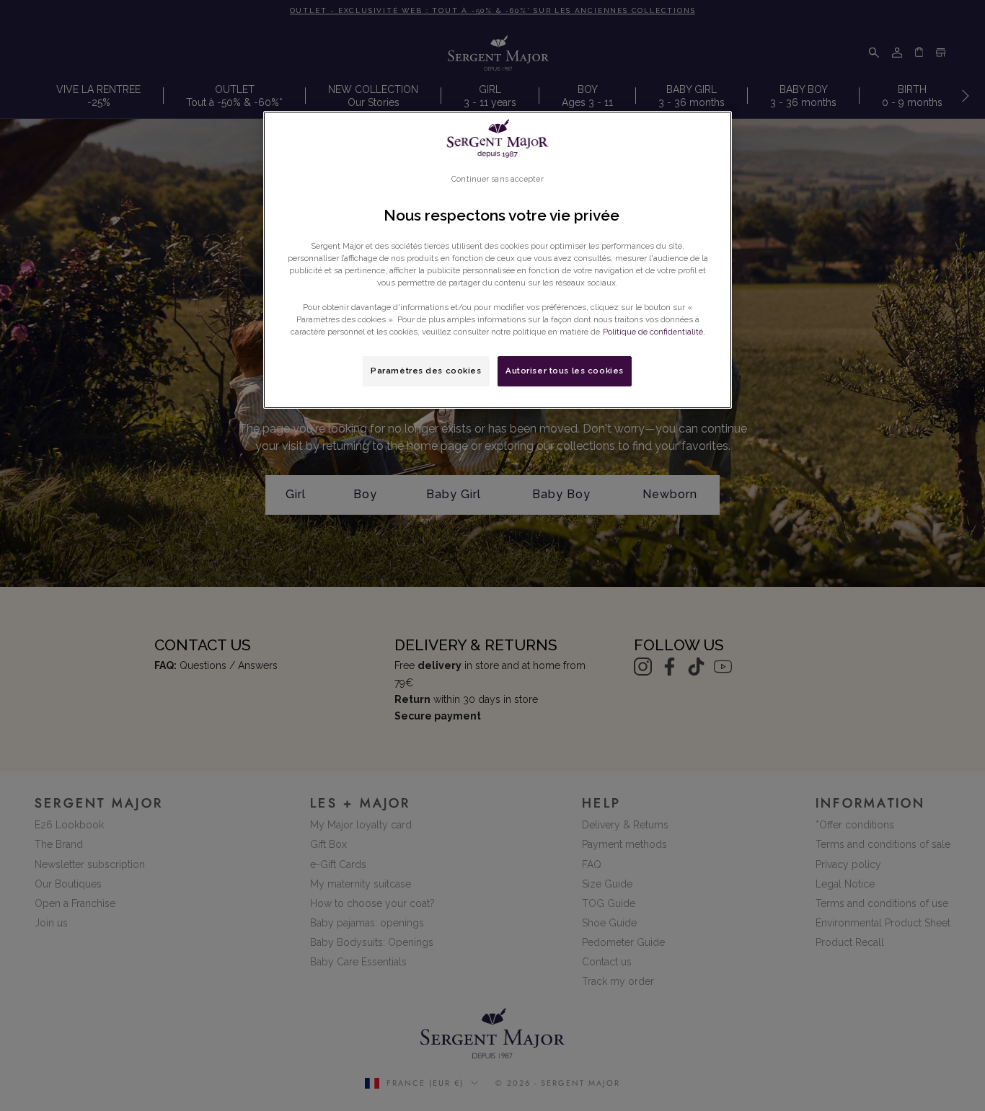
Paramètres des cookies (426, 371)
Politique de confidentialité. (654, 332)
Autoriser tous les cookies (564, 371)
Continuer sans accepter (497, 178)
